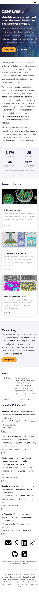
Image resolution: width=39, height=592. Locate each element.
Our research (9, 50)
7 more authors (11, 446)
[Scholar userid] (16, 543)
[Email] (8, 543)
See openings (9, 360)
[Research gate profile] (32, 543)
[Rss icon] (24, 554)
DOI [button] (4, 431)
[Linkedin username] (24, 543)
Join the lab (24, 50)
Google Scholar (24, 170)
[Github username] (15, 554)
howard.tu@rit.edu (13, 584)
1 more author (10, 424)
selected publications (14, 405)
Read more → (8, 226)
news (5, 373)
